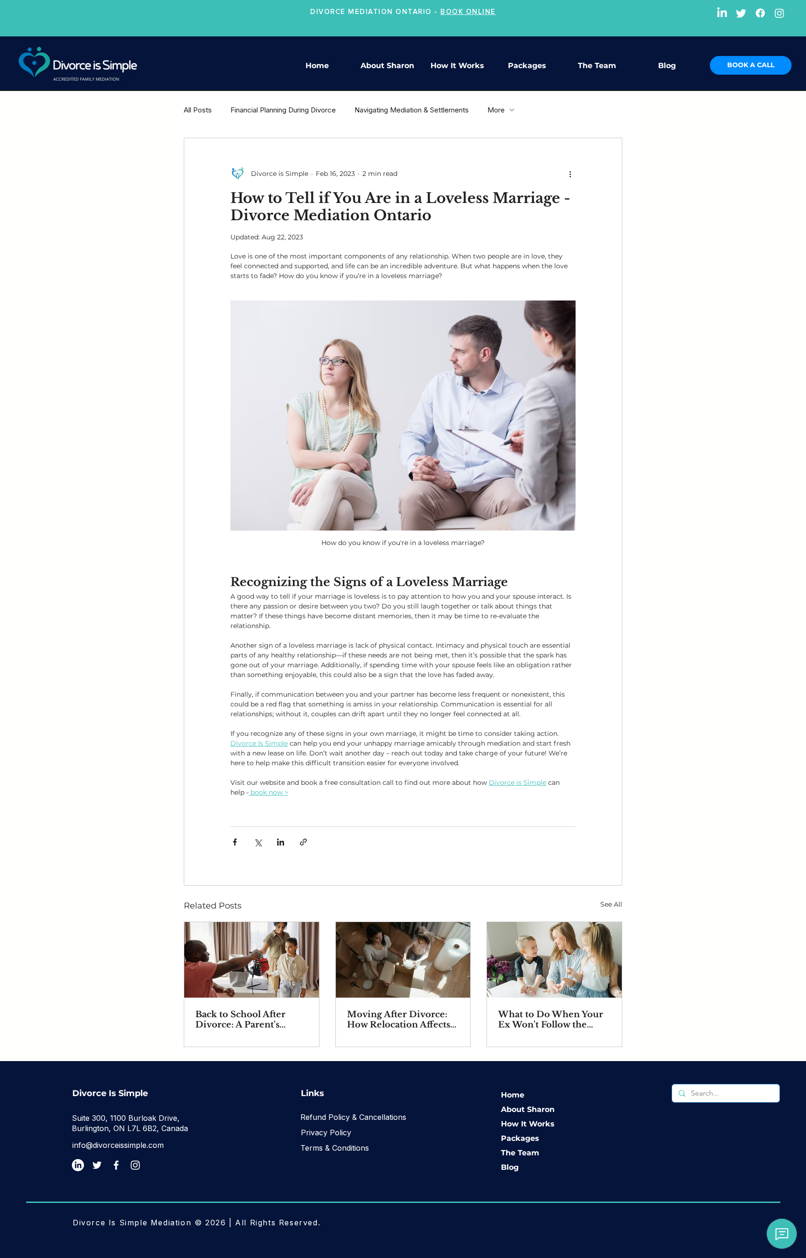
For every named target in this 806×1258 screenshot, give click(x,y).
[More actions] (570, 173)
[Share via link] (303, 842)
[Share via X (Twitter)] (257, 842)
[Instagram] (779, 13)
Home (512, 1094)
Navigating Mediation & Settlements (411, 109)
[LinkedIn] (722, 13)
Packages (520, 1138)
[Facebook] (760, 13)
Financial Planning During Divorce (283, 109)
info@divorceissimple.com (118, 1145)
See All (611, 904)
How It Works (528, 1123)
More (496, 109)
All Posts (198, 109)
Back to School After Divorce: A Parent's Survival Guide (240, 1019)
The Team (520, 1152)
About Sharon (528, 1109)
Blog (510, 1167)
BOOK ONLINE (468, 11)
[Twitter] (741, 13)
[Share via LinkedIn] (280, 842)
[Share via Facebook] (234, 842)
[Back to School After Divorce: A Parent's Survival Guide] (251, 960)
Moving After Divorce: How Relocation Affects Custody (398, 1019)
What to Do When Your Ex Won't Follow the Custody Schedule (550, 1019)
